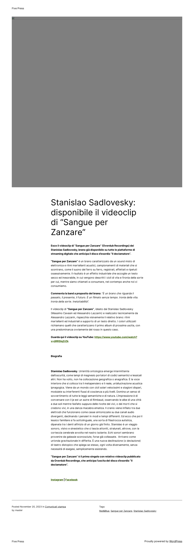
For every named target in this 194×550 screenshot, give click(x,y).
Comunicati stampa (55, 506)
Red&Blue (104, 510)
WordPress (175, 541)
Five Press (18, 8)
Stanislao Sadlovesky (144, 510)
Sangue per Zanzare (121, 510)
